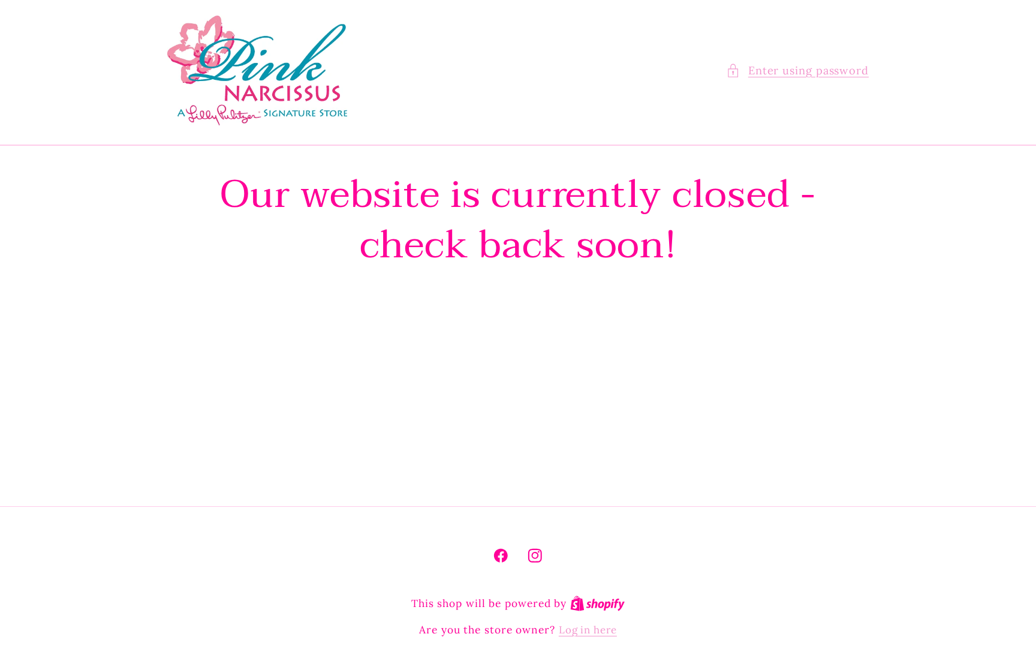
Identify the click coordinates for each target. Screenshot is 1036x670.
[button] (797, 70)
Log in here (588, 629)
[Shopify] (597, 603)
